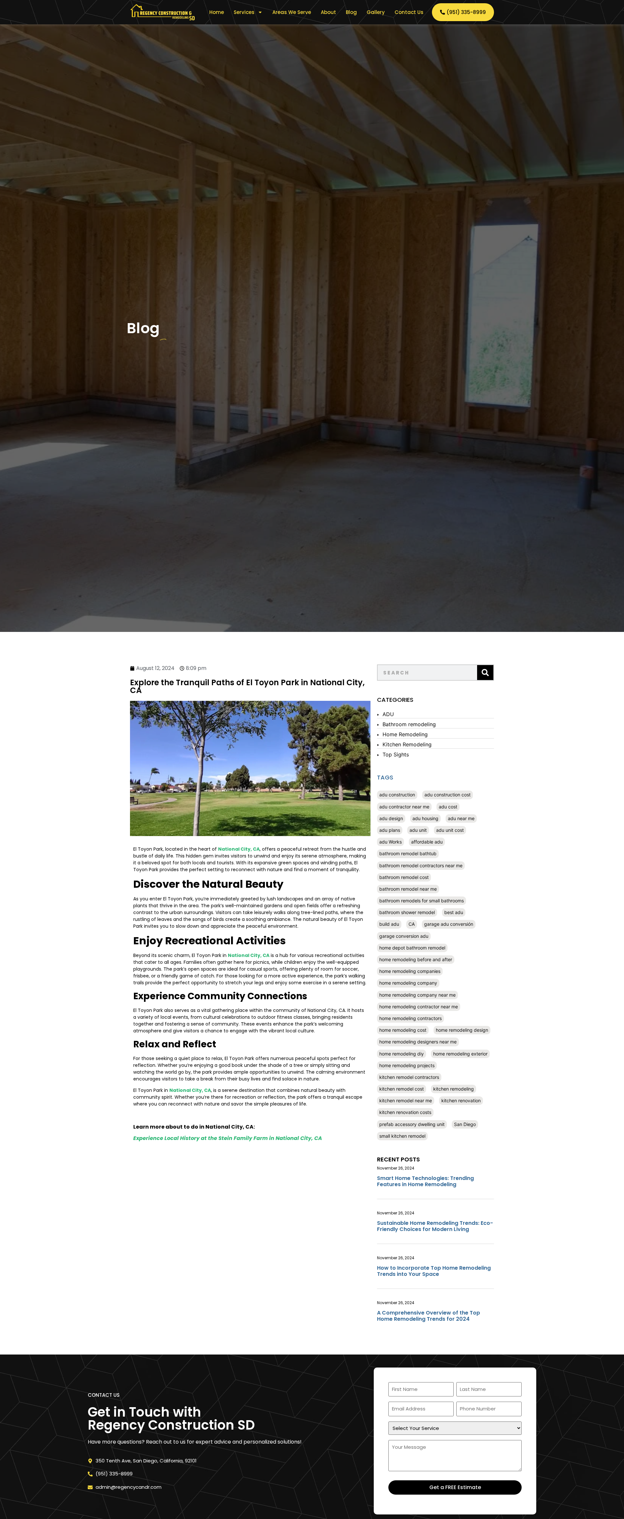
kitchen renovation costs (405, 1112)
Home (216, 12)
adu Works (390, 842)
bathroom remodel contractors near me (420, 865)
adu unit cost (450, 830)
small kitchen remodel (402, 1136)
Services (244, 12)
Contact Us (409, 12)
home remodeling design (462, 1030)
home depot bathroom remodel (412, 947)
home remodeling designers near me (418, 1041)
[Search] (485, 672)
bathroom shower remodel (407, 912)
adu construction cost (447, 794)
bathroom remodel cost (404, 877)
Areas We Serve (291, 12)
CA (412, 924)
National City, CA (239, 849)
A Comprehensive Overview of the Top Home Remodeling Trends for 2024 (428, 1316)
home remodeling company (408, 983)
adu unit (418, 830)
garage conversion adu (403, 936)
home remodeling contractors (410, 1018)
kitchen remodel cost (401, 1089)
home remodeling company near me (417, 995)
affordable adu (427, 842)
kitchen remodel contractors (409, 1077)
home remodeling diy (401, 1053)
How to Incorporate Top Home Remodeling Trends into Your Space (434, 1271)
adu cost (448, 806)
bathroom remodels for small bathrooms (421, 900)
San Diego (465, 1124)
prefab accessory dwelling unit (412, 1124)
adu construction (397, 794)
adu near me (461, 818)
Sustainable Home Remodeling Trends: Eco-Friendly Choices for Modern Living (435, 1226)
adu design (391, 818)
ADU (388, 714)
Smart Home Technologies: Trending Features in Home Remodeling (425, 1181)
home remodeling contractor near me (418, 1006)
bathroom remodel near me (408, 889)
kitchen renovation (461, 1100)
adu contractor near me (404, 806)
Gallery (376, 12)
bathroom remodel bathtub (407, 853)
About (328, 12)
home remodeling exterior (460, 1053)
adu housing (425, 818)
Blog (351, 12)
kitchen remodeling (453, 1089)
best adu (453, 912)
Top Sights (396, 754)
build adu (389, 924)
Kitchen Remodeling (407, 744)
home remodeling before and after (415, 959)
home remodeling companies (409, 971)
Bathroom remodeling (409, 724)
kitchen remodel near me (405, 1100)
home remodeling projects (407, 1065)
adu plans (389, 830)
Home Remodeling (405, 734)
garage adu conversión (448, 924)
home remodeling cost (402, 1030)
